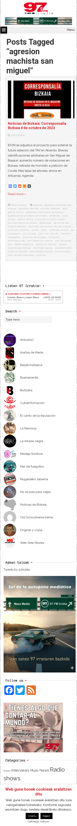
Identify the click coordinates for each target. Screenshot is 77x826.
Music (34, 770)
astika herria (25, 219)
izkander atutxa (59, 230)
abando (38, 205)
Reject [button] (46, 815)
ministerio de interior (40, 240)
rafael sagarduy (24, 244)
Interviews (20, 770)
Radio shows (18, 205)
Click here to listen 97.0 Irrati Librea (27, 294)
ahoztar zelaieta (50, 208)
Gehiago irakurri (38, 821)
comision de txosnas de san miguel (50, 226)
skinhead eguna (43, 247)
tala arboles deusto (41, 251)
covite (35, 230)
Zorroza (41, 255)
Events (7, 771)
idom (44, 230)
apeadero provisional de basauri (45, 212)
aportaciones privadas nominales (27, 215)
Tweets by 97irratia (17, 569)
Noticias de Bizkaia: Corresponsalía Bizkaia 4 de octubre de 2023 (37, 125)
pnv (10, 244)
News (44, 770)
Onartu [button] (32, 815)
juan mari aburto (48, 233)
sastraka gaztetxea (19, 247)
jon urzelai (29, 233)
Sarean (63, 244)
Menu (71, 30)
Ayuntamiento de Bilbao (22, 222)
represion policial (46, 244)
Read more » (17, 194)
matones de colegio (34, 237)
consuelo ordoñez (18, 230)
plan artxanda (63, 240)
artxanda (55, 215)
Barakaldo (45, 222)
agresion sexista (28, 208)
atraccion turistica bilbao (50, 219)
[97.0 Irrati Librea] (38, 9)
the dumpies (63, 251)
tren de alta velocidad (21, 255)
